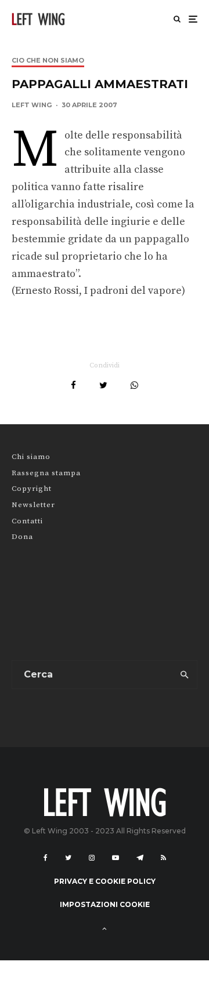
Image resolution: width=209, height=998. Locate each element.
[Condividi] (73, 385)
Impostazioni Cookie (105, 904)
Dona (22, 536)
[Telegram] (140, 858)
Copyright (32, 488)
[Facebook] (45, 858)
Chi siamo (31, 456)
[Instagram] (91, 858)
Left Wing (32, 105)
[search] (184, 675)
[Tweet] (103, 385)
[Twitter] (68, 858)
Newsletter (33, 504)
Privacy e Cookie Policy (105, 881)
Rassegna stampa (46, 473)
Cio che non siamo (48, 60)
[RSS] (163, 858)
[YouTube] (115, 858)
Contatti (27, 521)
